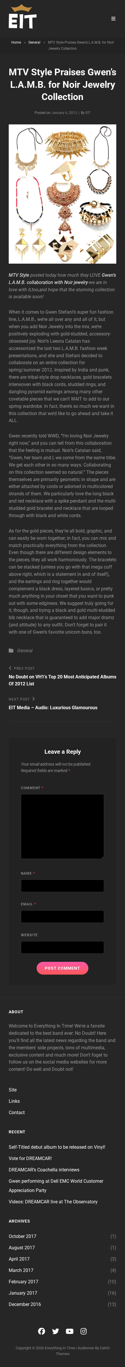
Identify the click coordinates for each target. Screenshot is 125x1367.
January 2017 (23, 1293)
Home (16, 42)
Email (28, 904)
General (34, 42)
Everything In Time (60, 1348)
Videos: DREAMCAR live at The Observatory (53, 1202)
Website (29, 935)
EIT (87, 113)
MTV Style (19, 275)
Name (28, 873)
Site (13, 1090)
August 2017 (22, 1247)
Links (14, 1101)
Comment (32, 788)
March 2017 (21, 1270)
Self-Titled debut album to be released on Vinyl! (57, 1147)
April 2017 (19, 1259)
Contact (17, 1112)
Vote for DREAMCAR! (30, 1158)
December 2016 (25, 1304)
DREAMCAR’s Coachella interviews (44, 1170)
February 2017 (23, 1281)
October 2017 (22, 1236)
